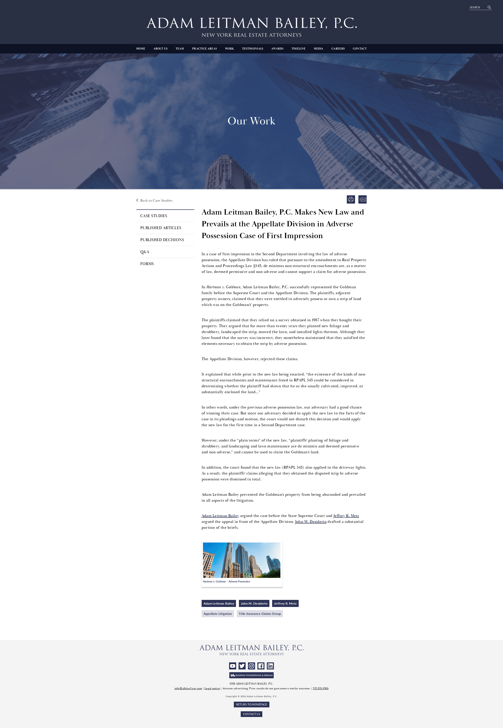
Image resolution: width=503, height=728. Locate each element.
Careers (338, 48)
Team (180, 48)
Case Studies (153, 215)
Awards (277, 48)
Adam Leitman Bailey (220, 515)
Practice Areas (204, 48)
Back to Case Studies (156, 200)
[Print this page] (351, 199)
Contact (360, 48)
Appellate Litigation (218, 613)
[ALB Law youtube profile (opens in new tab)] (232, 665)
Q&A (144, 251)
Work (229, 48)
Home (140, 48)
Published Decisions (162, 239)
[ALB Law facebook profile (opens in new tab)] (260, 665)
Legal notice (212, 688)
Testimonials (252, 48)
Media (318, 48)
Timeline (299, 48)
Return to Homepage (251, 704)
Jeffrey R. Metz (346, 515)
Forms (147, 263)
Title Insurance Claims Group (260, 613)
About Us (160, 48)
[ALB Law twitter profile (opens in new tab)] (242, 665)
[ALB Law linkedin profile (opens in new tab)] (270, 665)
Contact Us (251, 714)
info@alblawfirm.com (188, 688)
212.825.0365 (321, 688)
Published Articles (160, 227)
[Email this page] (362, 199)
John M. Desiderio (311, 521)
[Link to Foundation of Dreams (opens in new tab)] (251, 675)
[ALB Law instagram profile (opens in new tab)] (251, 665)
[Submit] (489, 7)
